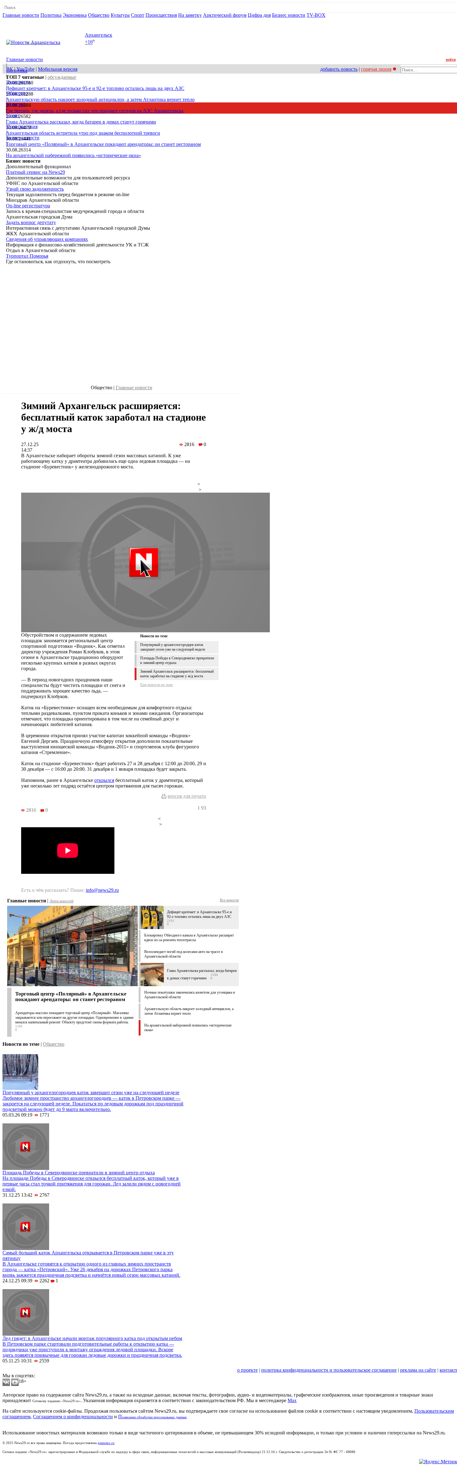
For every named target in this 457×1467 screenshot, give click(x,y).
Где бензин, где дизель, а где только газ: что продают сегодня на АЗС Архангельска (94, 110)
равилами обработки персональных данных (154, 1417)
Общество (98, 15)
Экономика (75, 15)
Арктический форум (225, 15)
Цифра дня (259, 15)
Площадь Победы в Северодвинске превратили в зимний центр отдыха (78, 1172)
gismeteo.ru (106, 1443)
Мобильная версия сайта (30, 1370)
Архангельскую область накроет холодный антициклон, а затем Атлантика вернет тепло (100, 99)
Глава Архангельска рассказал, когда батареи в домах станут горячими (81, 121)
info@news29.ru (102, 890)
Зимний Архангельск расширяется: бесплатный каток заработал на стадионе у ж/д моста (177, 673)
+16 (89, 42)
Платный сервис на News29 (35, 172)
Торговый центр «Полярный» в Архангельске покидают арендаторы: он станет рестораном (103, 144)
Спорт (137, 15)
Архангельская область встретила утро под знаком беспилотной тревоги (83, 133)
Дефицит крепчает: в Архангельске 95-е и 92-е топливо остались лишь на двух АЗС (95, 88)
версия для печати (187, 796)
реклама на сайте (418, 1370)
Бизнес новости (288, 15)
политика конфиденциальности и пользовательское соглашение (329, 1370)
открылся (104, 780)
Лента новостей (61, 901)
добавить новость (339, 69)
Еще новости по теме (156, 685)
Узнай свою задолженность (35, 189)
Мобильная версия (57, 69)
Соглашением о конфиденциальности (73, 1416)
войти (451, 59)
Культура (120, 15)
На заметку (190, 15)
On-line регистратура (28, 205)
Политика (51, 15)
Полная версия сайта (26, 20)
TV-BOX (316, 15)
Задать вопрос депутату (31, 222)
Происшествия (161, 15)
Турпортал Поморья (27, 256)
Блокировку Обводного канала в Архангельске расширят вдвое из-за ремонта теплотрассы (189, 937)
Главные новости (20, 15)
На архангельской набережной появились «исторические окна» (73, 155)
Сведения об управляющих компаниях (47, 239)
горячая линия (376, 69)
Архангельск (98, 35)
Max (292, 1400)
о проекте (247, 1370)
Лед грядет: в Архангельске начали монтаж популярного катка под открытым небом (92, 1338)
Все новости (229, 900)
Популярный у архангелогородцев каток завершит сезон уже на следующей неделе (172, 647)
